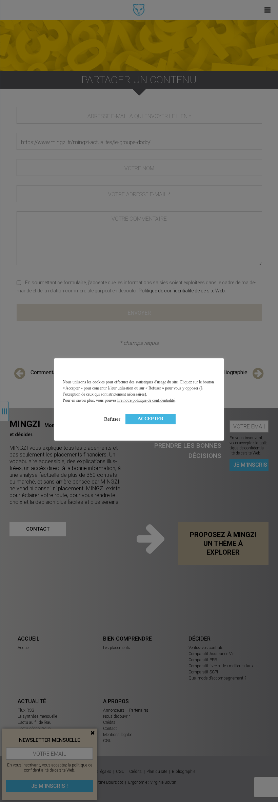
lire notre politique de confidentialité (146, 400)
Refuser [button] (112, 419)
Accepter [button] (150, 418)
